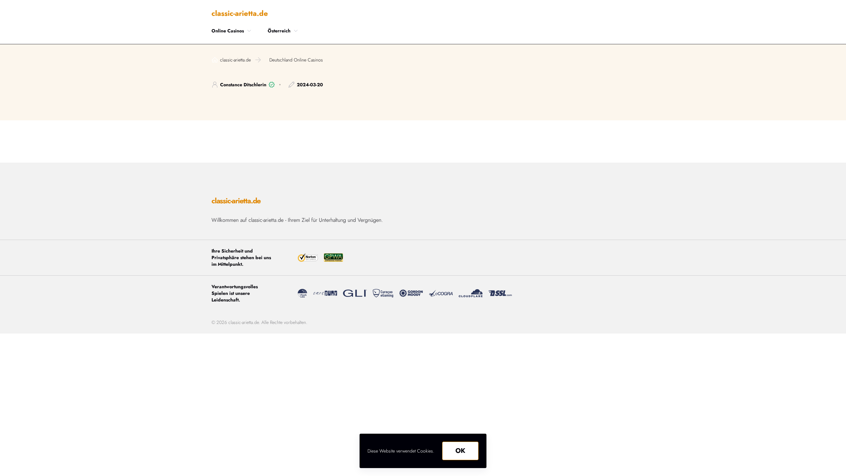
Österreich (279, 30)
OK (460, 451)
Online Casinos (228, 30)
